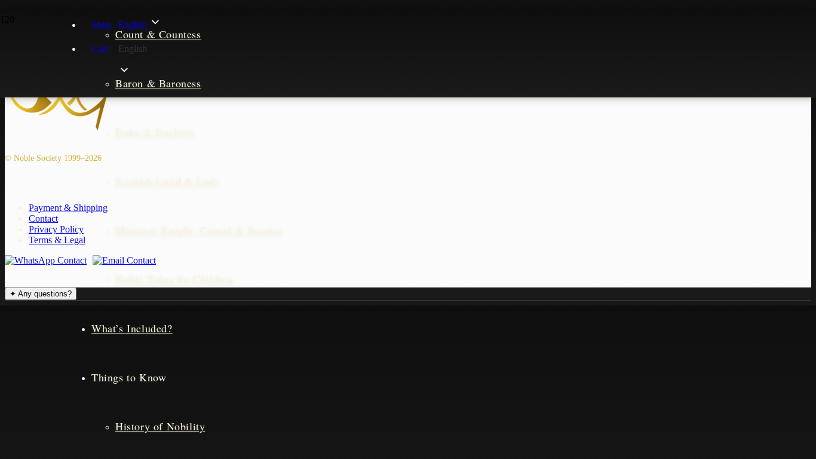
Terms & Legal (57, 240)
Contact (43, 218)
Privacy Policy (56, 229)
